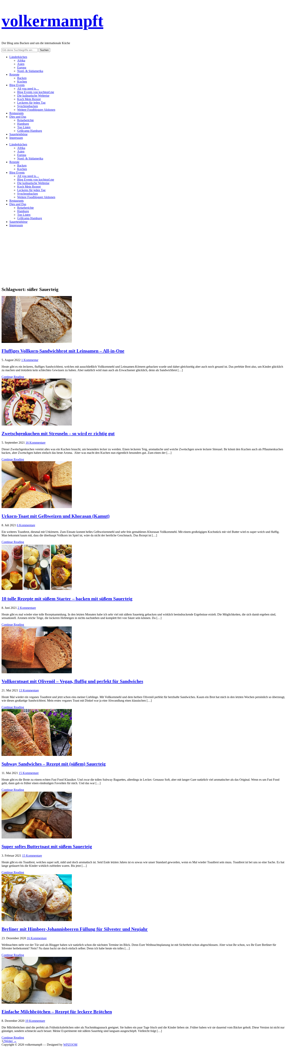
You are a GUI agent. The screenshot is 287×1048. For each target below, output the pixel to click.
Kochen (22, 81)
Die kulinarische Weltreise (33, 95)
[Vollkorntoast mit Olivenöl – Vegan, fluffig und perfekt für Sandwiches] (37, 672)
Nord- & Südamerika (30, 71)
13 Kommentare (29, 690)
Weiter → (11, 1041)
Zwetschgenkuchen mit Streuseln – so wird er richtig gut (58, 433)
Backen (22, 78)
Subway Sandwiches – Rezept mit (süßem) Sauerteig (54, 763)
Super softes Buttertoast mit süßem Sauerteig (47, 846)
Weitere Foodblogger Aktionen (36, 109)
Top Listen (23, 127)
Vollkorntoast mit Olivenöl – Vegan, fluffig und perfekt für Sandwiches (72, 681)
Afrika (21, 60)
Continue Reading (13, 376)
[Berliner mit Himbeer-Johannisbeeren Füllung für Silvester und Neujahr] (37, 920)
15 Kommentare (29, 773)
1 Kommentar (29, 360)
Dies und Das (17, 116)
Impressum (16, 137)
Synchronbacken (27, 106)
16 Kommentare (35, 442)
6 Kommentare (26, 525)
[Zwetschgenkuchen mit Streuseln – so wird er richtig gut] (37, 424)
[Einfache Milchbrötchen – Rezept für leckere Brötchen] (37, 1002)
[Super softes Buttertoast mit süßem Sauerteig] (37, 837)
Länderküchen (18, 57)
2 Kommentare (27, 607)
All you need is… (28, 88)
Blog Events (17, 85)
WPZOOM (70, 1044)
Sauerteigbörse (18, 134)
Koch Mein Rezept (29, 99)
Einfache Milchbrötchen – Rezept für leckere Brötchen (57, 1011)
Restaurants (16, 113)
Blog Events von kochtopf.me (35, 92)
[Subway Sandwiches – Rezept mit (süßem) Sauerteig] (37, 754)
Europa (21, 67)
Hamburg (23, 123)
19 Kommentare (35, 1020)
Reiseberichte (25, 120)
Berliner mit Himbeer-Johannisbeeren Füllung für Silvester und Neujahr (75, 929)
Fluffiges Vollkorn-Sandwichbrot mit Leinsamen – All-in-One (63, 350)
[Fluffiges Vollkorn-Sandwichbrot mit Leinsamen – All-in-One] (37, 341)
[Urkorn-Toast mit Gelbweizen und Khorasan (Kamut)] (37, 507)
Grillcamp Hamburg (29, 130)
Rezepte (14, 74)
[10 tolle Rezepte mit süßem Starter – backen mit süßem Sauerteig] (37, 589)
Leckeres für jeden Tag (31, 102)
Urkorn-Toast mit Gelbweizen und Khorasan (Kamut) (56, 516)
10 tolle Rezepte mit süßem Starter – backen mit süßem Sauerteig (67, 598)
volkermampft (52, 21)
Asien (20, 64)
